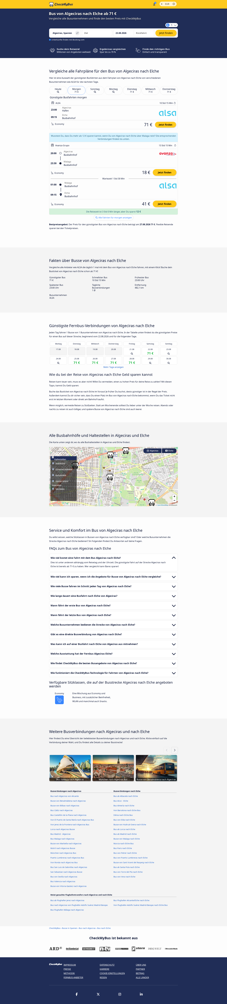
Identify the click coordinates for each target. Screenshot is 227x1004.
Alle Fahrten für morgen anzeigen (115, 217)
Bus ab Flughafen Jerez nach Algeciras (67, 900)
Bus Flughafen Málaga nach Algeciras (67, 910)
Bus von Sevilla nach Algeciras (63, 876)
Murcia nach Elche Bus (123, 843)
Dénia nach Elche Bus (123, 815)
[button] (125, 450)
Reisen (103, 977)
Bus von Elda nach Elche (124, 820)
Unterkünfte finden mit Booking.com (67, 39)
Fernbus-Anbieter (73, 977)
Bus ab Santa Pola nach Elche (126, 867)
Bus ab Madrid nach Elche (125, 834)
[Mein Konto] (154, 4)
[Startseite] (61, 4)
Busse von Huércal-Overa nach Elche (129, 824)
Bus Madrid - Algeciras (60, 834)
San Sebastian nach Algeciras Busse (66, 872)
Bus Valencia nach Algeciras (62, 881)
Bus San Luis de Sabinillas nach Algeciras (68, 867)
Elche (170, 450)
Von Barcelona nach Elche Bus (126, 810)
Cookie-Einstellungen (112, 973)
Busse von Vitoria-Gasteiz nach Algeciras (68, 886)
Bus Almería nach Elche (123, 805)
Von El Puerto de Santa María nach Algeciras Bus (72, 820)
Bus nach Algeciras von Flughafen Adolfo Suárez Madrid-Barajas (79, 905)
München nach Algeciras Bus (63, 853)
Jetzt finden (165, 124)
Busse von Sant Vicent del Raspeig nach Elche (133, 862)
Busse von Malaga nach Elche (126, 839)
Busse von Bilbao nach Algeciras (64, 805)
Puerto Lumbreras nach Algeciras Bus (67, 857)
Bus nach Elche (104, 928)
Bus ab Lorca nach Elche (124, 829)
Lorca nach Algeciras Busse (62, 829)
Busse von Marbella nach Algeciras (65, 843)
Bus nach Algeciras (87, 928)
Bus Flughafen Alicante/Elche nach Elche (131, 900)
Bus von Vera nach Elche (124, 876)
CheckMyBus (54, 928)
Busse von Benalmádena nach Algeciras (68, 801)
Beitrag (140, 973)
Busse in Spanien (69, 928)
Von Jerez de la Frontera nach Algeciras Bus (69, 824)
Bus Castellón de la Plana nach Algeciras (68, 815)
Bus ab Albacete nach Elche (125, 796)
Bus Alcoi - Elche (120, 801)
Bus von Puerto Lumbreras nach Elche (130, 857)
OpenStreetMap (162, 505)
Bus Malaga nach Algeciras (62, 839)
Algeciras (153, 450)
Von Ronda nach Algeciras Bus (64, 862)
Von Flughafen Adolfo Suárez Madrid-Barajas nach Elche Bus (140, 905)
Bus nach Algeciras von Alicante (64, 796)
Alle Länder (142, 977)
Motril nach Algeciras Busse (62, 848)
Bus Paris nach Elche (122, 848)
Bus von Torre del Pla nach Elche (128, 872)
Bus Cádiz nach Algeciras (61, 810)
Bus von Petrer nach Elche (125, 853)
